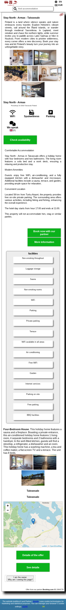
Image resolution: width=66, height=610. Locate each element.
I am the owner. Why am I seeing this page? (20, 578)
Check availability (20, 140)
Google (36, 601)
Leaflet (44, 546)
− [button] (8, 510)
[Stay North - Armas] (21, 58)
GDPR (25, 607)
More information (44, 242)
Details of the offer (33, 555)
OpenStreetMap (56, 546)
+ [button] (8, 506)
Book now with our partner (44, 233)
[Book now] (61, 14)
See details (33, 567)
